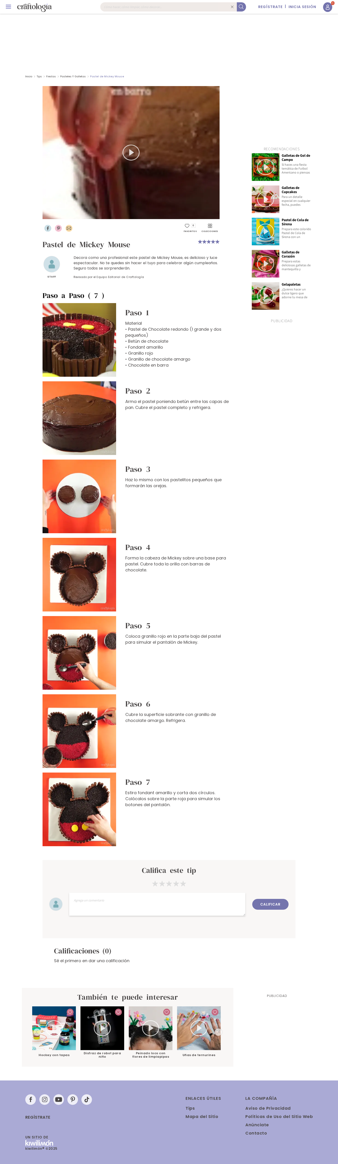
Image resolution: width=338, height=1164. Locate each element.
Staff (51, 276)
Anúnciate (257, 1125)
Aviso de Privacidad (268, 1108)
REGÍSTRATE (270, 6)
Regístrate (37, 1117)
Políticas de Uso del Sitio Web (279, 1116)
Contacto (256, 1133)
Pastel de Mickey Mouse (107, 76)
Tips (39, 76)
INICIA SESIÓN (302, 6)
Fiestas (51, 76)
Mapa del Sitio (202, 1116)
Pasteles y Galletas (73, 76)
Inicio (28, 76)
